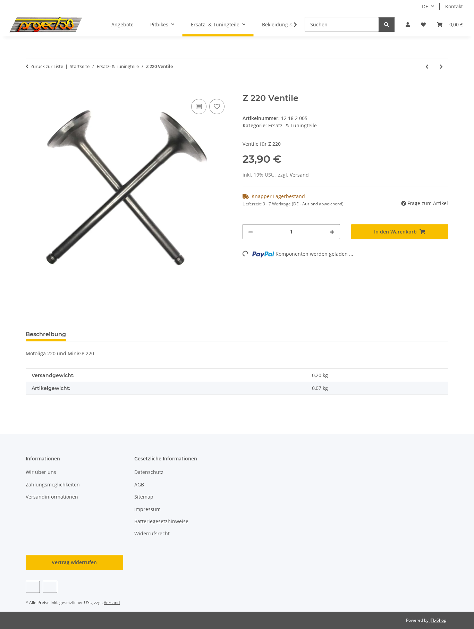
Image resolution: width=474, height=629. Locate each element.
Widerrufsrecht (152, 533)
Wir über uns (41, 472)
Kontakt (454, 6)
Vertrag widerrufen (74, 562)
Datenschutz (148, 472)
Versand (299, 174)
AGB (139, 484)
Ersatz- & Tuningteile (292, 125)
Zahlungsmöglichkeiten (53, 484)
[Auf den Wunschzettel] (217, 106)
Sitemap (143, 496)
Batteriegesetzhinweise (161, 521)
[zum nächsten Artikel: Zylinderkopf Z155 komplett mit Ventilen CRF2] (441, 66)
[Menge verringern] (250, 231)
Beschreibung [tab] (46, 334)
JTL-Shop (438, 620)
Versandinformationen (52, 496)
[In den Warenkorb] (31, 89)
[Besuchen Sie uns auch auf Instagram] (50, 587)
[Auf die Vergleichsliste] (198, 106)
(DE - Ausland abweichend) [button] (318, 204)
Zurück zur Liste (47, 66)
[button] (407, 24)
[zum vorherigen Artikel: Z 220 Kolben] (427, 66)
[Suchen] (387, 24)
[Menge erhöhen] (332, 231)
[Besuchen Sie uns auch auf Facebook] (33, 587)
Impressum (147, 509)
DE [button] (425, 6)
